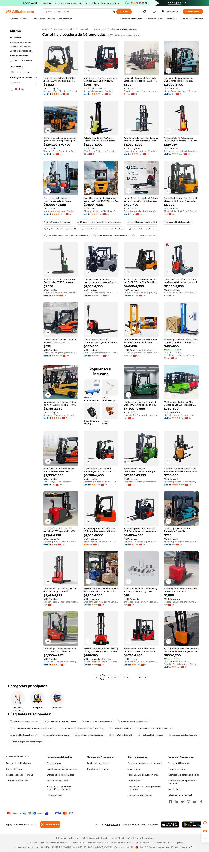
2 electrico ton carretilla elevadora (112, 235)
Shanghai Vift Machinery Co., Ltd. (59, 211)
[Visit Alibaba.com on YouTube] (195, 802)
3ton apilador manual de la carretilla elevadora (67, 235)
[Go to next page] (145, 677)
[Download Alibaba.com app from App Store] (170, 824)
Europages (149, 838)
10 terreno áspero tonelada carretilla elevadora (100, 222)
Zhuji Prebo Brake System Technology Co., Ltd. (141, 602)
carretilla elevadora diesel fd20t (144, 222)
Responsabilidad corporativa (19, 775)
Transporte (84, 29)
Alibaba (45, 29)
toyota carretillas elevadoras (90, 735)
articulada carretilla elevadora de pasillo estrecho (34, 728)
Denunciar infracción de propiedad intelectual (144, 787)
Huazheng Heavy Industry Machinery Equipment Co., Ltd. (60, 292)
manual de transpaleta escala (144, 229)
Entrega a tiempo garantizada (60, 775)
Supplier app (113, 824)
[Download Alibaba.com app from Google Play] (192, 824)
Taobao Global (117, 838)
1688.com (73, 838)
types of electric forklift (122, 735)
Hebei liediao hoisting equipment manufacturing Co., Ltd (181, 355)
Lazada (104, 838)
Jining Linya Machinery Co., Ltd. (179, 415)
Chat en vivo (134, 769)
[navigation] (23, 353)
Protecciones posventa (58, 780)
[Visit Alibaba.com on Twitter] (182, 802)
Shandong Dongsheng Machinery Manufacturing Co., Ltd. (60, 353)
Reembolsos (134, 780)
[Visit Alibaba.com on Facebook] (170, 802)
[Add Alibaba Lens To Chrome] (50, 824)
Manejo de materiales (64, 29)
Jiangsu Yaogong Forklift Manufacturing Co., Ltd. (101, 661)
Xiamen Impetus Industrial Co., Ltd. (140, 151)
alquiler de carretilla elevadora (26, 721)
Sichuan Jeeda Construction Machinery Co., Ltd (60, 602)
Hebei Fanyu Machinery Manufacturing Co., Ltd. (60, 481)
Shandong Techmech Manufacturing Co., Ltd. (181, 541)
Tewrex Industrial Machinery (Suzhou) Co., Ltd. (101, 353)
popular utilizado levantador (178, 222)
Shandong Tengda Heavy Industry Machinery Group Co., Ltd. (181, 481)
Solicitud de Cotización (98, 769)
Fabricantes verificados (98, 763)
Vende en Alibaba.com (179, 763)
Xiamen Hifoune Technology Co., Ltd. (60, 151)
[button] (113, 11)
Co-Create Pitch (14, 769)
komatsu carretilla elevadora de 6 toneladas (84, 728)
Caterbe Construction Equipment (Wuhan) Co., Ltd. (141, 292)
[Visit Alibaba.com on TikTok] (201, 802)
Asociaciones (174, 789)
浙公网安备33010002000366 (154, 847)
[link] (205, 823)
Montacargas (100, 29)
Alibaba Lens (20, 824)
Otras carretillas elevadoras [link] (124, 29)
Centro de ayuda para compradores (145, 763)
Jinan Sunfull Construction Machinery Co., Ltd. (141, 415)
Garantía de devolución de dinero (62, 769)
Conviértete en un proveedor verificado (182, 782)
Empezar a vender (176, 769)
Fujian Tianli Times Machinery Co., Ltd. (101, 292)
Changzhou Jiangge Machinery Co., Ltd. (101, 211)
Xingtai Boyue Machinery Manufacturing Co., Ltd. (181, 91)
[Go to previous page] (96, 677)
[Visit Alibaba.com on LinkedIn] (176, 802)
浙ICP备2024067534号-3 (183, 847)
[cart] (154, 12)
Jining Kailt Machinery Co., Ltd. (98, 91)
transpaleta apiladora (121, 728)
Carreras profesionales (17, 780)
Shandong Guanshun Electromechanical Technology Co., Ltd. (141, 481)
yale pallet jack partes (145, 235)
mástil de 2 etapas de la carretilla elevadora (104, 229)
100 (139, 677)
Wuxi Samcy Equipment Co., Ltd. (99, 151)
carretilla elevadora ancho (57, 735)
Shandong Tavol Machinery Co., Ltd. (60, 91)
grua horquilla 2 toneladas (152, 735)
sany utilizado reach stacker (25, 735)
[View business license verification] (132, 847)
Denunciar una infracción (140, 795)
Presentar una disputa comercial (143, 775)
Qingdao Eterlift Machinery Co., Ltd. (181, 664)
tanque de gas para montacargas (27, 742)
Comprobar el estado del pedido (183, 775)
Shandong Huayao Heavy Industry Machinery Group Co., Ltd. (141, 91)
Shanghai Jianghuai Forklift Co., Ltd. (181, 211)
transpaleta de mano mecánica (134, 721)
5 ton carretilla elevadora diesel (62, 721)
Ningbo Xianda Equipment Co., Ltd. (100, 541)
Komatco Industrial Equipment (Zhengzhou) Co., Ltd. (101, 481)
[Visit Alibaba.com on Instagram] (188, 802)
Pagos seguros (54, 763)
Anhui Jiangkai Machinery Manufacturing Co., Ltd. (141, 211)
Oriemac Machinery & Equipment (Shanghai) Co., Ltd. (141, 661)
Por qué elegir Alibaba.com (18, 763)
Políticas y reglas (54, 795)
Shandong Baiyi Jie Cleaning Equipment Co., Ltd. (101, 602)
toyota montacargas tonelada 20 (61, 229)
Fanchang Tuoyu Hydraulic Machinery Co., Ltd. (60, 541)
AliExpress (61, 838)
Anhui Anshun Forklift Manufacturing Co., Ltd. (181, 292)
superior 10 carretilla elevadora (98, 721)
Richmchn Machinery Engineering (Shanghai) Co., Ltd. (60, 661)
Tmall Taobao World (89, 838)
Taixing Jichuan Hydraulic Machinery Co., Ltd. (181, 151)
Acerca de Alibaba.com (17, 756)
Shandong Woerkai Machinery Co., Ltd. (60, 415)
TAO (128, 838)
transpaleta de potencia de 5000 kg (155, 728)
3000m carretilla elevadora (59, 222)
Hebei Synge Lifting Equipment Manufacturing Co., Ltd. (141, 353)
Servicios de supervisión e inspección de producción (59, 787)
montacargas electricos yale (184, 735)
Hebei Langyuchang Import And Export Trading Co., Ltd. (181, 602)
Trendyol (137, 838)
